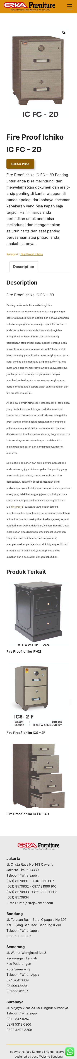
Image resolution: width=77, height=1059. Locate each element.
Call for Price (20, 164)
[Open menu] (70, 6)
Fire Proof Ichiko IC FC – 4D (27, 814)
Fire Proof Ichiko (31, 254)
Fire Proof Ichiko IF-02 (23, 651)
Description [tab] (23, 266)
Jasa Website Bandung (47, 1056)
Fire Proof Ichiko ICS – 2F (25, 733)
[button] (64, 32)
